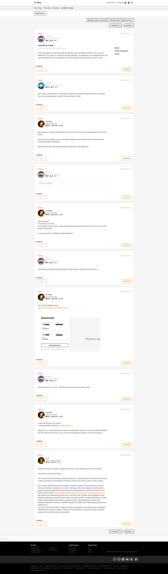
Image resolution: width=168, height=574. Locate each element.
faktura (117, 48)
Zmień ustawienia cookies (74, 566)
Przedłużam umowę (35, 550)
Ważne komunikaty (45, 568)
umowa (117, 54)
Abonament (55, 8)
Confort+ (115, 566)
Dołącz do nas (111, 2)
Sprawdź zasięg (53, 550)
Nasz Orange (38, 8)
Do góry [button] (5, 538)
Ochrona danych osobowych (94, 568)
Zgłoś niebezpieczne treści (89, 566)
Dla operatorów (72, 548)
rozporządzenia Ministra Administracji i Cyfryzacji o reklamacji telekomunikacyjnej (80, 493)
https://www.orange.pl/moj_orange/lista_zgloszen (53, 307)
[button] (132, 33)
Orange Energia (34, 568)
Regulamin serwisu (57, 568)
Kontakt (90, 550)
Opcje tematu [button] (40, 13)
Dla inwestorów (72, 550)
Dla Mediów (72, 552)
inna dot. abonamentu (121, 51)
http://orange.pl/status (65, 425)
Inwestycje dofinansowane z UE (38, 570)
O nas (89, 548)
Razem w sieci (62, 566)
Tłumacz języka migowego (104, 566)
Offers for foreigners (121, 568)
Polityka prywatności (80, 568)
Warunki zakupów (68, 568)
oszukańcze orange (46, 45)
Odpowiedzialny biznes (50, 566)
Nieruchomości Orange (109, 568)
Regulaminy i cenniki (36, 552)
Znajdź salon (52, 548)
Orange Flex (34, 566)
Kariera (90, 552)
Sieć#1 (40, 566)
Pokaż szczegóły (46, 183)
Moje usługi (47, 8)
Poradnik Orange (124, 566)
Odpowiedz (127, 69)
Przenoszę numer (35, 548)
